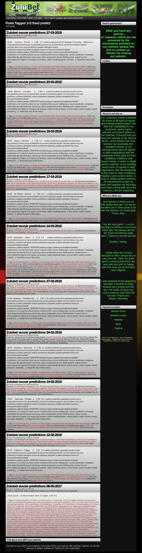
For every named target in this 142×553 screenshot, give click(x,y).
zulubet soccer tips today (56, 337)
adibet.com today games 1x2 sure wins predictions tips (36, 508)
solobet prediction (27, 527)
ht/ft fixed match (24, 520)
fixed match (57, 290)
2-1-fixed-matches (59, 479)
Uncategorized (19, 37)
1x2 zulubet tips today (90, 221)
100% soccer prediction (62, 502)
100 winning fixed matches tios (26, 181)
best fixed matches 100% (56, 374)
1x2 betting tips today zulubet (72, 69)
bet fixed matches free (80, 510)
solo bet (19, 526)
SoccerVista (11, 524)
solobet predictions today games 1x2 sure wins (52, 527)
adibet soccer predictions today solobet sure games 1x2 (76, 185)
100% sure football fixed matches (41, 266)
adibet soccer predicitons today (84, 506)
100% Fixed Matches (18, 183)
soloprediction (83, 529)
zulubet (20, 76)
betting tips (10, 189)
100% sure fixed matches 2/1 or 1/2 (74, 264)
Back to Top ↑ (126, 341)
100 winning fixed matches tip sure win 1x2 (57, 181)
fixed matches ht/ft (52, 516)
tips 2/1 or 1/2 (89, 531)
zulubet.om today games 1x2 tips (85, 535)
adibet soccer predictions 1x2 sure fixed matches (35, 185)
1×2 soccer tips (56, 500)
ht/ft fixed (14, 520)
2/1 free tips (29, 506)
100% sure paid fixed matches (65, 266)
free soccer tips (56, 518)
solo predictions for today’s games (77, 526)
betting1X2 (24, 512)
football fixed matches (45, 481)
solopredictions (28, 531)
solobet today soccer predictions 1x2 (84, 527)
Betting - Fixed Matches (52, 270)
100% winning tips (32, 504)
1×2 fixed (33, 67)
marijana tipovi (48, 520)
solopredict (23, 529)
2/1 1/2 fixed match (41, 268)
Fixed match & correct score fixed (76, 290)
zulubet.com (80, 533)
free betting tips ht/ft (67, 516)
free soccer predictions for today (38, 518)
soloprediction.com (14, 531)
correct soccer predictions (74, 169)
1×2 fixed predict (44, 67)
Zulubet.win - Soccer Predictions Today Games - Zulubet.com (116, 338)
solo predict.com (29, 526)
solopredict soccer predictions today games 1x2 (46, 529)
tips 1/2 (81, 531)
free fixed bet (80, 516)
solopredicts (39, 531)
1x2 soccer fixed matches (84, 183)
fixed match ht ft (70, 272)
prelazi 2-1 (50, 522)
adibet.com (11, 508)
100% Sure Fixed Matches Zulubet (61, 183)
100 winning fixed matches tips (62, 165)
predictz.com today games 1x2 (33, 522)
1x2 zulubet (87, 69)
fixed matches (77, 390)
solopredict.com (71, 529)
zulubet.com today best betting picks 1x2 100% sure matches (49, 535)
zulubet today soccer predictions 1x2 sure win (58, 533)
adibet (12, 185)
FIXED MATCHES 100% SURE (25, 292)
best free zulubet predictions (44, 71)
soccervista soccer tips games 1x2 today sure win (35, 524)
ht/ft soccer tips (36, 520)
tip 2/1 (75, 531)
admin (11, 35)
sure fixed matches (52, 531)
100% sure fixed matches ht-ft (49, 69)
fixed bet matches (57, 512)
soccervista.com (61, 524)
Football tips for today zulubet (24, 18)
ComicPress (107, 341)
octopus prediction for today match (67, 520)
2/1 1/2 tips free (18, 506)
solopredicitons (13, 529)
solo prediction (41, 526)
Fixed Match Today (73, 376)
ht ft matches (85, 518)
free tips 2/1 (67, 518)
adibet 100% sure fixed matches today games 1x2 (68, 268)
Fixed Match (48, 376)
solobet (16, 527)
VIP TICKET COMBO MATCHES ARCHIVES (64, 18)
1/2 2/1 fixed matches (21, 67)
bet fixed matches (64, 510)
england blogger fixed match (18, 376)
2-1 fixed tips (56, 504)
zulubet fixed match (33, 533)
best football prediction (81, 508)
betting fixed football (89, 187)
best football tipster (50, 510)
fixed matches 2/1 (13, 514)
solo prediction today (56, 526)
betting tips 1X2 (13, 512)
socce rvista (70, 522)
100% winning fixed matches (36, 327)
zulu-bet (15, 533)
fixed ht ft (68, 512)
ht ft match (76, 518)
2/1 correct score (27, 71)
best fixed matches (43, 187)
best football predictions (33, 510)
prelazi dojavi (60, 522)
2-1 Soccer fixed (68, 504)
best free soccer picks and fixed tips (65, 187)
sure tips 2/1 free (65, 531)
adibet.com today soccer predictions (20, 187)
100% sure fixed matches (76, 67)
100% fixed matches (58, 67)
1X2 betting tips (45, 504)
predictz (84, 520)
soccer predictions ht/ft (83, 522)
